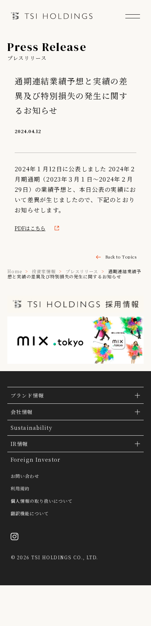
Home (14, 271)
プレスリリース (82, 271)
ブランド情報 (27, 395)
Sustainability (31, 427)
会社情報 (22, 411)
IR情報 (19, 443)
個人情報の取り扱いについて (41, 501)
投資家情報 (44, 271)
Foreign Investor (35, 459)
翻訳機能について (30, 513)
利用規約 (20, 488)
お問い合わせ (25, 476)
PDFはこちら (30, 228)
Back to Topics (120, 257)
